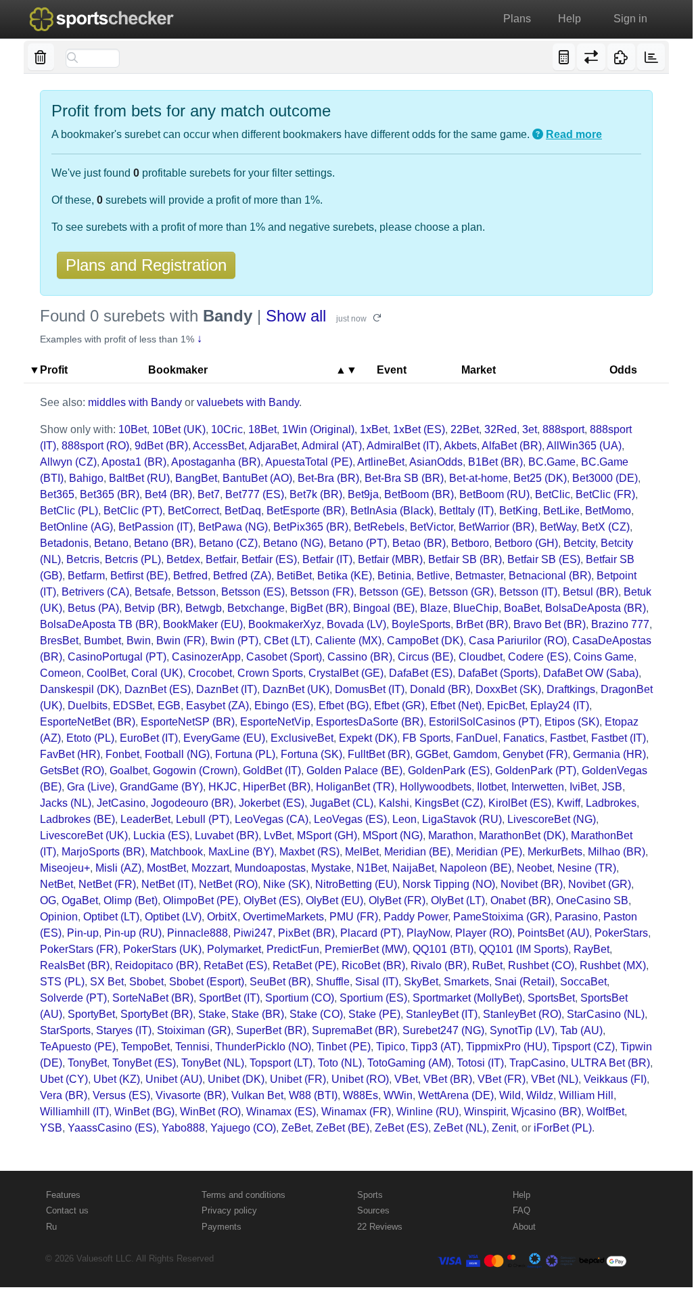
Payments (221, 1227)
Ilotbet (491, 787)
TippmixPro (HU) (506, 1046)
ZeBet (295, 1128)
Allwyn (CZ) (68, 462)
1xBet (374, 429)
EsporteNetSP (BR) (188, 722)
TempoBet (145, 1046)
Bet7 (209, 494)
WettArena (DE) (456, 1095)
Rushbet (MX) (613, 965)
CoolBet (106, 673)
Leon (404, 819)
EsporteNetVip (275, 722)
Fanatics (523, 738)
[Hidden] (41, 56)
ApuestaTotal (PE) (308, 462)
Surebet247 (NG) (443, 1030)
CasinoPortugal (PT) (117, 657)
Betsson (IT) (528, 592)
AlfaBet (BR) (512, 445)
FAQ (521, 1210)
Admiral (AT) (332, 445)
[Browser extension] (621, 56)
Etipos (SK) (571, 722)
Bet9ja (363, 494)
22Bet (464, 429)
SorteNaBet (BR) (152, 998)
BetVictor (431, 527)
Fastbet (568, 738)
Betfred (190, 575)
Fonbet (122, 754)
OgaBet (80, 900)
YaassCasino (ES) (112, 1128)
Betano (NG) (293, 543)
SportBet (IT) (229, 998)
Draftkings (571, 689)
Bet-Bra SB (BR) (404, 478)
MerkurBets (555, 851)
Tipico (390, 1046)
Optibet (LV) (173, 916)
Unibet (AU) (173, 1079)
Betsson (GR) (461, 592)
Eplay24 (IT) (559, 705)
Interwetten (537, 787)
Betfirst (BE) (139, 575)
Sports (370, 1195)
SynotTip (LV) (522, 1030)
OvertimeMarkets (283, 916)
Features (63, 1195)
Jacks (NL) (65, 803)
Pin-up (83, 933)
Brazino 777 (620, 624)
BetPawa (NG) (233, 527)
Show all (296, 316)
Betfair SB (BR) (465, 559)
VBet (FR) (502, 1079)
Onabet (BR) (520, 900)
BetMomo (608, 510)
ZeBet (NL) (460, 1128)
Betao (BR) (419, 543)
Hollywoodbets (435, 787)
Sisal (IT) (376, 981)
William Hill (586, 1095)
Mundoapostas (270, 868)
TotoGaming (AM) (409, 1063)
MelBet (362, 851)
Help (569, 18)
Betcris (82, 559)
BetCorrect (193, 510)
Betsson (196, 592)
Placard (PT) (370, 933)
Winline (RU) (427, 1111)
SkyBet (421, 981)
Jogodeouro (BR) (192, 803)
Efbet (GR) (399, 705)
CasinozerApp (206, 657)
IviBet (583, 787)
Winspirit (485, 1111)
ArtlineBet (380, 462)
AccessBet (218, 445)
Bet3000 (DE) (605, 478)
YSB (51, 1128)
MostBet (166, 868)
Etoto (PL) (90, 738)
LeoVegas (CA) (271, 819)
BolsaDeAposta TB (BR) (99, 624)
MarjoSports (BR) (103, 851)
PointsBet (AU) (553, 933)
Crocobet (210, 673)
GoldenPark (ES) (449, 770)
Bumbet (102, 640)
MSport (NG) (393, 835)
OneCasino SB (592, 900)
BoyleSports (421, 624)
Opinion (59, 916)
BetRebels (379, 527)
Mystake (331, 868)
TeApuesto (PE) (78, 1046)
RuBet (487, 965)
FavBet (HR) (70, 754)
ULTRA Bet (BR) (610, 1063)
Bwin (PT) (234, 640)
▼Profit (48, 370)
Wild (510, 1095)
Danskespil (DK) (79, 689)
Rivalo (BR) (439, 965)
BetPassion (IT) (155, 527)
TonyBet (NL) (212, 1063)
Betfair (221, 559)
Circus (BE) (425, 657)
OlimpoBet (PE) (200, 900)
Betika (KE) (344, 575)
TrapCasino (537, 1063)
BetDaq (243, 510)
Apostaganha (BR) (215, 462)
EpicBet (506, 705)
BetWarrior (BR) (496, 527)
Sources (373, 1210)
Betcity (579, 543)
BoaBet (522, 608)
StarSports (65, 1030)
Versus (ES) (121, 1095)
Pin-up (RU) (133, 933)
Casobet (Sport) (284, 657)
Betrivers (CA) (95, 592)
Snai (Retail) (524, 981)
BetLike (561, 510)
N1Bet (371, 868)
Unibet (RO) (360, 1079)
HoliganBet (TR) (355, 787)
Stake (212, 1014)
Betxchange (256, 608)
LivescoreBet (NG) (551, 819)
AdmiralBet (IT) (403, 445)
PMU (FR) (353, 916)
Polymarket (234, 949)
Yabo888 (183, 1128)
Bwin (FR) (180, 640)
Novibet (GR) (599, 884)
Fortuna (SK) (311, 754)
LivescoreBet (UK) (84, 835)
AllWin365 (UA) (584, 445)
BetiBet (294, 575)
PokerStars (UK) (162, 949)
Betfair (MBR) (390, 559)
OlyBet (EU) (334, 900)
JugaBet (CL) (341, 803)
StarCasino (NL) (606, 1014)
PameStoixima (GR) (501, 916)
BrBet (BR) (482, 624)
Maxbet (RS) (309, 851)
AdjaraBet (273, 445)
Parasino (576, 916)
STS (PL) (62, 981)
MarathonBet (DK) (522, 835)
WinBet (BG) (144, 1111)
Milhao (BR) (616, 851)
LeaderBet (145, 819)
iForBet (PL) (563, 1128)
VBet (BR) (447, 1079)
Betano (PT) (358, 543)
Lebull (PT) (202, 819)
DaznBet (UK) (295, 689)
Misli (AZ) (118, 868)
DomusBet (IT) (369, 689)
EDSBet (132, 705)
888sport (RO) (95, 445)
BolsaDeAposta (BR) (595, 608)
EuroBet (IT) (149, 738)
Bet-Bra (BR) (328, 478)
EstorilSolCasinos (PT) (484, 722)
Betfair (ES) (269, 559)
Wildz (539, 1095)
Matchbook (176, 851)
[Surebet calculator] (564, 56)
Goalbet (128, 770)
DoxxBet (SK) (508, 689)
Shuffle (333, 981)
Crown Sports (270, 673)
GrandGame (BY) (161, 787)
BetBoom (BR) (419, 494)
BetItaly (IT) (466, 510)
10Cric (227, 429)
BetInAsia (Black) (392, 510)
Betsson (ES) (253, 592)
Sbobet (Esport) (206, 981)
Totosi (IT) (480, 1063)
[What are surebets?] (537, 135)
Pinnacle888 (197, 933)
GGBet (431, 754)
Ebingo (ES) (283, 705)
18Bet (262, 429)
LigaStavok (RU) (462, 819)
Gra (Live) (90, 787)
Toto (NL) (340, 1063)
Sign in (630, 18)
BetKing (518, 510)
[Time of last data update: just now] (651, 56)
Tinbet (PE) (344, 1046)
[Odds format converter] (591, 56)
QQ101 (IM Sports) (523, 949)
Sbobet (146, 981)
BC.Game (552, 462)
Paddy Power (416, 916)
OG (48, 900)
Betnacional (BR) (550, 575)
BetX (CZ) (606, 527)
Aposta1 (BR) (133, 462)
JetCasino (121, 803)
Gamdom (475, 754)
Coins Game (604, 657)
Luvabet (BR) (226, 835)
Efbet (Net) (456, 705)
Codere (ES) (538, 657)
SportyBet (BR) (156, 1014)
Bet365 (57, 494)
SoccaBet (583, 981)
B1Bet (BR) (495, 462)
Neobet (534, 868)
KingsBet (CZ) (449, 803)
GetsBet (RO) (72, 770)
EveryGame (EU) (224, 738)
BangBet (196, 478)
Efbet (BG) (344, 705)
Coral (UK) (157, 673)
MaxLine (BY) (241, 851)
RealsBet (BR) (75, 965)
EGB (169, 705)
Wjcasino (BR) (546, 1111)
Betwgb (203, 608)
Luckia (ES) (161, 835)
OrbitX (222, 916)
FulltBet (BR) (379, 754)
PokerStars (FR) (79, 949)
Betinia (394, 575)
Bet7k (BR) (315, 494)
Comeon (60, 673)
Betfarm (86, 575)
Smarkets (466, 981)
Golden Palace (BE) (354, 770)
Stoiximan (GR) (194, 1030)
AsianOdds (436, 462)
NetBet (56, 884)
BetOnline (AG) (76, 527)
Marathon (450, 835)
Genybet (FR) (535, 754)
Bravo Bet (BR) (549, 624)
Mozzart (210, 868)
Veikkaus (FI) (615, 1079)
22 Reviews (379, 1227)
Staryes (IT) (124, 1030)
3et (529, 429)
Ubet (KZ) (116, 1079)
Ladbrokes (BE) (77, 819)
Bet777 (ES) (254, 494)
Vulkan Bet (257, 1095)
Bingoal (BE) (384, 608)
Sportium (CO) (299, 998)
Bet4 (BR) (168, 494)
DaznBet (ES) (157, 689)
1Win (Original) (318, 429)
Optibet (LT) (111, 916)
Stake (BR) (257, 1014)
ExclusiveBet (302, 738)
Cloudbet (481, 657)
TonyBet (87, 1063)
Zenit (504, 1128)
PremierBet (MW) (366, 949)
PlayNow (428, 933)
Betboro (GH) (526, 543)
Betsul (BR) (590, 592)
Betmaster (479, 575)
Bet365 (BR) (109, 494)
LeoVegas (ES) (350, 819)
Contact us (67, 1210)
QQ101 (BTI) (443, 949)
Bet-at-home (478, 478)
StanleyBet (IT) (442, 1014)
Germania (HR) (609, 754)
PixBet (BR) (306, 933)
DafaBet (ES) (421, 673)
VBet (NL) (554, 1079)
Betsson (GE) (391, 592)
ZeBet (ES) (401, 1128)
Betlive (433, 575)
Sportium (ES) (373, 998)
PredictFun (292, 949)
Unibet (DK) (236, 1079)
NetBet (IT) (167, 884)
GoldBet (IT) (272, 770)
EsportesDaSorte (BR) (369, 722)
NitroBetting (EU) (356, 884)
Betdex (183, 559)
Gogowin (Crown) (195, 770)
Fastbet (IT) (618, 738)
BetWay (558, 527)
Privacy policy (229, 1210)
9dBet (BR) (161, 445)
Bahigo (86, 478)
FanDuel (477, 738)
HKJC (222, 787)
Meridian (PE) (489, 851)
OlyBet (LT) (458, 900)
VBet (406, 1079)
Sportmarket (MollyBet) (467, 998)
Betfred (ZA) (242, 575)
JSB (612, 787)
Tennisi (192, 1046)
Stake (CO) (316, 1014)
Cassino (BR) (359, 657)
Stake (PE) (374, 1014)
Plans (517, 18)
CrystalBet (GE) (346, 673)
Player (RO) (483, 933)
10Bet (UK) (179, 429)
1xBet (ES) (419, 429)
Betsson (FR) (322, 592)
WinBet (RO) (210, 1111)
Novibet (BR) (532, 884)
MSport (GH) (327, 835)
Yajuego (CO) (243, 1128)
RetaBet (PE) (304, 965)
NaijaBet (413, 868)
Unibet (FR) (298, 1079)
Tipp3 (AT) (436, 1046)
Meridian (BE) (417, 851)
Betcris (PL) (133, 559)
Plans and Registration (146, 265)
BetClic (552, 494)
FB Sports (426, 738)
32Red (500, 429)
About (524, 1227)
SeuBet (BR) (280, 981)
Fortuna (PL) (245, 754)
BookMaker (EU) (203, 624)
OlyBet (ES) (271, 900)
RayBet (591, 949)
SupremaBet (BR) (354, 1030)
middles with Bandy (135, 402)
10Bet (132, 429)
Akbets (460, 445)
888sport (563, 429)
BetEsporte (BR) (305, 510)
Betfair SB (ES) (543, 559)
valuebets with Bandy (248, 402)
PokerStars (621, 933)
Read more (574, 134)
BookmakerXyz (284, 624)
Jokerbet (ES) (271, 803)
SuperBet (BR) (271, 1030)
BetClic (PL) (69, 510)
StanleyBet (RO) (522, 1014)
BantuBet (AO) (257, 478)
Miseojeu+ (65, 868)
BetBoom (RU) (494, 494)
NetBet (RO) (228, 884)
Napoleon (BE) (475, 868)
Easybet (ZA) (217, 705)
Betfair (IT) (327, 559)
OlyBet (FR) (397, 900)
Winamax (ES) (281, 1111)
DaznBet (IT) (226, 689)
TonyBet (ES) (144, 1063)
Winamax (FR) (356, 1111)
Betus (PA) (93, 608)
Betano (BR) (163, 543)
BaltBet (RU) (139, 478)
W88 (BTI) (313, 1095)
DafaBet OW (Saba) (591, 673)
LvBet (278, 835)
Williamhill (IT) (74, 1111)
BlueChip (475, 608)
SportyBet (91, 1014)
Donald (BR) (440, 689)
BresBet (59, 640)
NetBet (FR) (107, 884)
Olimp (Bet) (130, 900)
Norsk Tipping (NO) (448, 884)
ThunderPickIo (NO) (263, 1046)
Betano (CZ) (228, 543)
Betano (111, 543)
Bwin (138, 640)
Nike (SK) (286, 884)
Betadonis (64, 543)
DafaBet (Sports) (498, 673)
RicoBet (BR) (373, 965)
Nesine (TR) (586, 868)
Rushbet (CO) (541, 965)
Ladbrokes (611, 803)
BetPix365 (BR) (310, 527)
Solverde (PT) (73, 998)
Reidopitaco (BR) (156, 965)
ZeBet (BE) (342, 1128)
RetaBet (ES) (235, 965)
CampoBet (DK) (425, 640)
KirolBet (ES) (519, 803)
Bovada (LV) (356, 624)
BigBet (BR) (319, 608)
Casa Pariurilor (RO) (518, 640)
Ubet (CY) (64, 1079)
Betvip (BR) (152, 608)
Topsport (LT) (281, 1063)
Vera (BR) (63, 1095)
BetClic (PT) (132, 510)
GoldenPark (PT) (535, 770)
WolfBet (605, 1111)
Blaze (434, 608)
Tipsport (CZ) (583, 1046)
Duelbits (88, 705)
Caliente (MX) (348, 640)
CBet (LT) (287, 640)
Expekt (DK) (368, 738)
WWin (398, 1095)
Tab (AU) (581, 1030)
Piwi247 (253, 933)
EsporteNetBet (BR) (87, 722)
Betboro (470, 543)
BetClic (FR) (605, 494)
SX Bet (107, 981)
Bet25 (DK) (540, 478)
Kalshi (394, 803)
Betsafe (153, 592)
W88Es (360, 1095)
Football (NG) (177, 754)
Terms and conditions (243, 1195)
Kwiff (568, 803)
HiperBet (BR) (276, 787)
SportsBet (551, 998)
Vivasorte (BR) (191, 1095)
